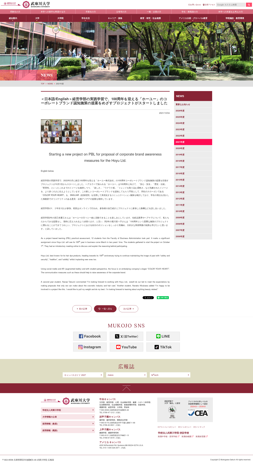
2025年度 (180, 116)
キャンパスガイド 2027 (75, 374)
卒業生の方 (91, 11)
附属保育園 (200, 436)
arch (154, 374)
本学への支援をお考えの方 (230, 11)
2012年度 (180, 198)
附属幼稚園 (186, 436)
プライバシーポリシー (167, 427)
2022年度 (180, 135)
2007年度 (180, 230)
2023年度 (180, 129)
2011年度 (180, 204)
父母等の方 (121, 11)
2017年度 (180, 167)
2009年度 (180, 217)
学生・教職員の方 (190, 11)
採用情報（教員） (50, 423)
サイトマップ (199, 427)
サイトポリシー (185, 427)
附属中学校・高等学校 (167, 436)
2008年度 (180, 223)
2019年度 (180, 154)
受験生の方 (15, 11)
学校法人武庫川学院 (51, 409)
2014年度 (180, 185)
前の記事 (83, 308)
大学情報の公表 (49, 416)
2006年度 (180, 236)
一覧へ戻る (107, 308)
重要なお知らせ (183, 104)
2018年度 (180, 160)
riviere (110, 374)
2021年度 (180, 141)
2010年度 (180, 211)
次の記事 (127, 308)
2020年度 (180, 148)
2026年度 (180, 110)
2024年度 (180, 123)
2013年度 (180, 192)
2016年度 (180, 173)
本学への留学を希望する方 (53, 11)
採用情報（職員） (50, 430)
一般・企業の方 (154, 11)
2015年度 (180, 179)
